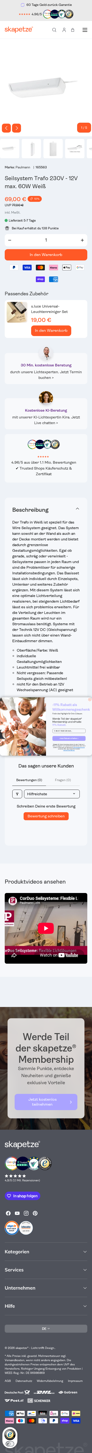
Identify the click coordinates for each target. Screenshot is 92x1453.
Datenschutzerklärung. (69, 750)
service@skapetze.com (79, 747)
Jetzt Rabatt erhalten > (69, 738)
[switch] (10, 1443)
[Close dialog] (89, 699)
